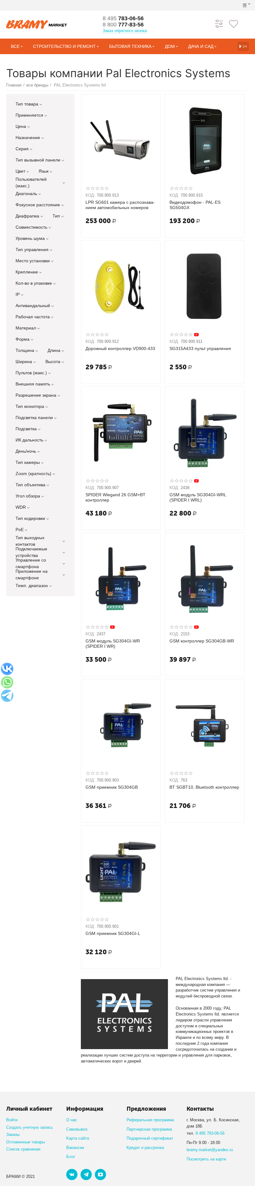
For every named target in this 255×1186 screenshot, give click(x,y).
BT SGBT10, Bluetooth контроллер (204, 787)
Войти (11, 1120)
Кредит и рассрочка (145, 1147)
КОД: (90, 195)
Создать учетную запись (29, 1127)
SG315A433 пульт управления (200, 348)
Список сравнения (23, 1149)
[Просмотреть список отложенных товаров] (233, 23)
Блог (70, 1156)
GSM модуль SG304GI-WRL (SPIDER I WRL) (197, 497)
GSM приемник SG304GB (112, 787)
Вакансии (75, 1147)
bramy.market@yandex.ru (210, 1149)
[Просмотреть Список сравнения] (219, 23)
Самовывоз (76, 1129)
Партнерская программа (149, 1129)
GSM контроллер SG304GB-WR (201, 640)
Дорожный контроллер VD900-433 (120, 348)
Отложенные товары (25, 1142)
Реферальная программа (150, 1120)
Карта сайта (77, 1138)
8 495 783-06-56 (210, 1133)
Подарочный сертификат (150, 1138)
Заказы (13, 1134)
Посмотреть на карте (206, 1159)
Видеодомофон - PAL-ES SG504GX (194, 205)
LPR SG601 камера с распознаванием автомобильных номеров (120, 205)
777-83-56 (123, 24)
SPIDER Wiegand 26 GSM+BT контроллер (116, 497)
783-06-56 (123, 18)
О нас (71, 1120)
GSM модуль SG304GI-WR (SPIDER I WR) (113, 643)
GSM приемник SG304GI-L (113, 933)
